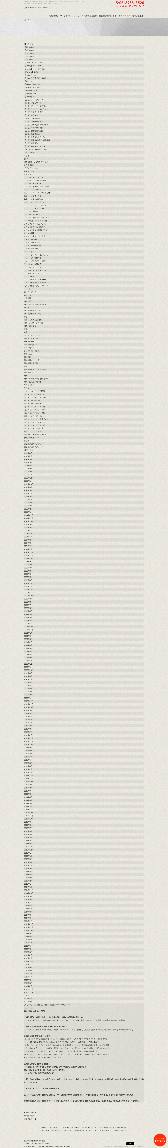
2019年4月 (28, 726)
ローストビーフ (30, 292)
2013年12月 (28, 924)
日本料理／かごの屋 (32, 360)
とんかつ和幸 (29, 233)
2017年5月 (28, 797)
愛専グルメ (28, 354)
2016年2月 (28, 844)
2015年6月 (28, 868)
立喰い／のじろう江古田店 (34, 391)
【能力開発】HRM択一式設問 (35, 149)
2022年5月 (28, 611)
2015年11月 (28, 853)
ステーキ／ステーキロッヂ (34, 177)
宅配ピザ (27, 329)
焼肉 (26, 376)
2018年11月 (28, 741)
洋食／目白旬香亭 (31, 373)
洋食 (26, 366)
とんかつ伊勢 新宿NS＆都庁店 (36, 230)
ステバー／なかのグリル (33, 199)
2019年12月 (28, 701)
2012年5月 (28, 977)
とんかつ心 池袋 (30, 239)
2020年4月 (28, 689)
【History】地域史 (31, 75)
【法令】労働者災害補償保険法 (36, 125)
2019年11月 (28, 704)
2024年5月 (28, 537)
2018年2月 (28, 769)
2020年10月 (28, 670)
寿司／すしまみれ (31, 338)
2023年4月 (28, 577)
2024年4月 (28, 540)
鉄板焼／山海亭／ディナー (34, 444)
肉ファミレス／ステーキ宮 (34, 413)
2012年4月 (28, 980)
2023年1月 (28, 586)
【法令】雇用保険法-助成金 (34, 146)
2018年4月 (28, 763)
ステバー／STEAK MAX (33, 183)
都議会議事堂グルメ (32, 438)
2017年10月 (28, 782)
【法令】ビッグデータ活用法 (35, 106)
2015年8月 (28, 862)
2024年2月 (28, 546)
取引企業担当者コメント (82, 1130)
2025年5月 (28, 500)
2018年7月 (28, 754)
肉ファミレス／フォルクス (34, 422)
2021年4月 (28, 652)
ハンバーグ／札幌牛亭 (32, 258)
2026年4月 (28, 466)
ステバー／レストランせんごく (36, 208)
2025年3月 (28, 506)
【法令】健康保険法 (32, 115)
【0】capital (29, 47)
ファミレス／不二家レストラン (36, 273)
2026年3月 (28, 469)
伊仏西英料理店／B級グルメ (35, 314)
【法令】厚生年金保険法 (33, 128)
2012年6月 (28, 974)
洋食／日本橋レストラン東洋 (35, 369)
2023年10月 (28, 558)
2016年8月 (28, 825)
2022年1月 (28, 624)
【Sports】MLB (30, 97)
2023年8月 (28, 565)
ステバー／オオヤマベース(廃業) (36, 187)
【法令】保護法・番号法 (33, 112)
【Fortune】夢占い (31, 72)
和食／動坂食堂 (30, 326)
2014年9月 (28, 896)
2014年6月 (28, 906)
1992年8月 (28, 1002)
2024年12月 (28, 515)
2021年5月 (28, 648)
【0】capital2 (29, 50)
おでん (26, 159)
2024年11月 (28, 518)
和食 (26, 317)
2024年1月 (28, 549)
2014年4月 (28, 912)
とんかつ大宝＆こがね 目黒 (34, 236)
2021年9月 (28, 636)
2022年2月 (28, 620)
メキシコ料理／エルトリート (35, 280)
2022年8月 (28, 602)
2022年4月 (28, 614)
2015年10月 (28, 856)
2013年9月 (28, 934)
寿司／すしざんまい (32, 335)
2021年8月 (28, 639)
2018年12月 (28, 738)
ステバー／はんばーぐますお (35, 202)
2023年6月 (28, 571)
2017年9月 (28, 785)
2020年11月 (28, 667)
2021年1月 (28, 661)
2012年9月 (28, 968)
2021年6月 (28, 645)
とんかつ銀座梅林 (31, 249)
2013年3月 (28, 952)
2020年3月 (28, 692)
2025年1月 (28, 512)
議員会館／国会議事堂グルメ (35, 435)
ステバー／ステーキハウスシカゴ (37, 193)
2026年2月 (28, 472)
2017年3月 (28, 803)
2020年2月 (28, 695)
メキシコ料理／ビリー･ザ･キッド (37, 283)
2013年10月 (28, 930)
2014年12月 (28, 887)
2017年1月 (28, 809)
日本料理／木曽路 (31, 363)
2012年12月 (28, 961)
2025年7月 (28, 493)
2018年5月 (28, 760)
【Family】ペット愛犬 (32, 66)
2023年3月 (28, 580)
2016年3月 (28, 840)
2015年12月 (28, 850)
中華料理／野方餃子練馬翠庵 (35, 304)
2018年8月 (28, 751)
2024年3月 (28, 543)
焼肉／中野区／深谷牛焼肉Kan (36, 379)
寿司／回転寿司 (30, 342)
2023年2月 (28, 583)
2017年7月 (28, 791)
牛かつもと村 (29, 385)
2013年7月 (28, 940)
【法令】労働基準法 (32, 118)
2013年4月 (28, 949)
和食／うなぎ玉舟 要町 (33, 320)
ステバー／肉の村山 (32, 214)
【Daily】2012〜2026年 (33, 63)
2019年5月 (28, 723)
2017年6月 (28, 794)
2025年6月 (28, 496)
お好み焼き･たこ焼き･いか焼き (36, 162)
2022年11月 (28, 593)
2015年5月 (28, 872)
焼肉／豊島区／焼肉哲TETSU (35, 382)
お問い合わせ (138, 16)
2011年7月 (28, 996)
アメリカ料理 (29, 153)
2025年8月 (28, 490)
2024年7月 (28, 531)
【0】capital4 (29, 56)
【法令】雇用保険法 (32, 143)
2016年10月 (28, 819)
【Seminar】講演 (31, 91)
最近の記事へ (31, 1113)
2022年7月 (28, 605)
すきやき (27, 174)
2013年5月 (28, 946)
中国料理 (27, 298)
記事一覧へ (30, 1116)
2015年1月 (28, 884)
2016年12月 (28, 813)
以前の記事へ (29, 1119)
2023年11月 (28, 555)
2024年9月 (28, 524)
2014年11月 (28, 890)
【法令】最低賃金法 (32, 134)
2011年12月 (28, 989)
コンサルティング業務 (106, 1127)
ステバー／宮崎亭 (31, 211)
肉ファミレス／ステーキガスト (36, 410)
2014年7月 (28, 903)
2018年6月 (28, 757)
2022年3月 (28, 617)
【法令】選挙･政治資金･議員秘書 (37, 140)
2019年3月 (28, 729)
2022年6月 (28, 608)
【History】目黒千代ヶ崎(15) (35, 78)
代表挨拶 (44, 1127)
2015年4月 (28, 875)
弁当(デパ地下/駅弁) (32, 351)
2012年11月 (28, 965)
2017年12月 (28, 775)
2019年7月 (28, 717)
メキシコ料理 (29, 276)
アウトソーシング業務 (89, 1127)
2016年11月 (28, 816)
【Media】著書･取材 (32, 84)
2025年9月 (28, 487)
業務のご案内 (91, 16)
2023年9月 (28, 562)
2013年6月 (28, 943)
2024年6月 (28, 534)
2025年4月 (28, 503)
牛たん (26, 388)
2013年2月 (28, 955)
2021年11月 (28, 630)
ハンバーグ (28, 252)
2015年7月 (28, 865)
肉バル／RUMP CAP (32, 400)
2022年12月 (28, 589)
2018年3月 (28, 766)
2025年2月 (28, 509)
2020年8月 (28, 676)
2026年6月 (28, 459)
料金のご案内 (105, 16)
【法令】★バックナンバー (34, 100)
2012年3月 (28, 983)
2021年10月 (28, 633)
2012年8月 (28, 971)
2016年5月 (28, 834)
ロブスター (28, 295)
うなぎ (26, 156)
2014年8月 (28, 899)
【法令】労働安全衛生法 (33, 122)
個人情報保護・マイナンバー (51, 1130)
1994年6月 (28, 999)
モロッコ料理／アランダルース (36, 286)
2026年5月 (28, 462)
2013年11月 (28, 927)
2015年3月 (28, 878)
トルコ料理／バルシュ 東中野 (35, 221)
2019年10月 (28, 707)
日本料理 (27, 357)
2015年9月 (28, 859)
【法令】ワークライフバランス (36, 109)
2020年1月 (28, 698)
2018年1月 (28, 772)
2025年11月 (28, 481)
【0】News (28, 60)
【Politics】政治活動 (32, 87)
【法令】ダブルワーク (32, 103)
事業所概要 (53, 16)
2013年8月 (28, 937)
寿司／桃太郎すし (31, 345)
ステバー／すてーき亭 (32, 196)
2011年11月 (28, 992)
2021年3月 (28, 655)
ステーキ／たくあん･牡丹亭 (35, 180)
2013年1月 (28, 958)
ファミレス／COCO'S (32, 264)
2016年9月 (28, 822)
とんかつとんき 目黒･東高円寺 (36, 224)
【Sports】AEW (30, 94)
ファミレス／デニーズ (32, 267)
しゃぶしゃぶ (29, 171)
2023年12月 (28, 552)
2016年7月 (28, 828)
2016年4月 (28, 837)
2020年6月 (28, 683)
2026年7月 (28, 456)
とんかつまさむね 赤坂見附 (34, 227)
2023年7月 (28, 568)
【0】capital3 (29, 53)
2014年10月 (28, 893)
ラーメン (27, 289)
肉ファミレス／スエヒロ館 (34, 407)
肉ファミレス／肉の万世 (33, 428)
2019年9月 (28, 710)
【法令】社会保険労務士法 (34, 137)
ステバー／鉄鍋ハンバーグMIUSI (37, 218)
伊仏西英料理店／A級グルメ (35, 311)
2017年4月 (28, 800)
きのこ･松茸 (29, 165)
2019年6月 (28, 720)
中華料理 (27, 301)
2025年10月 (28, 484)
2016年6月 (28, 831)
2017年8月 (28, 788)
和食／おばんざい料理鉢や (34, 323)
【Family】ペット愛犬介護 (34, 69)
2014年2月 (28, 918)
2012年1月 (28, 986)
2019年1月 (28, 735)
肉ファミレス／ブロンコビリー (36, 425)
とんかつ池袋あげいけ (32, 242)
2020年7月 (28, 679)
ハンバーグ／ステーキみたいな (36, 255)
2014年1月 (28, 921)
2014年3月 (28, 915)
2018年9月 (28, 748)
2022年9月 (28, 599)
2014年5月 (28, 909)
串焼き (26, 307)
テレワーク (79, 16)
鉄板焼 (26, 441)
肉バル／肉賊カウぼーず (33, 404)
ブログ (127, 16)
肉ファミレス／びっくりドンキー (37, 419)
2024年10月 (28, 521)
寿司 (26, 332)
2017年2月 (28, 806)
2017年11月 (28, 778)
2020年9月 (28, 673)
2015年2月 (28, 881)
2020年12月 (28, 664)
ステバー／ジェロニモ (32, 190)
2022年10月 (28, 596)
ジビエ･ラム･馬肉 (31, 168)
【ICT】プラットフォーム (34, 81)
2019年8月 (28, 714)
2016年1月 (28, 847)
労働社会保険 (121, 1127)
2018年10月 (28, 744)
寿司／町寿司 (29, 348)
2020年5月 (28, 686)
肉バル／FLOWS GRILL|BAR (35, 397)
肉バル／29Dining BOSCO (34, 394)
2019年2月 (28, 732)
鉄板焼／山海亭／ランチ (33, 447)
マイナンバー (66, 16)
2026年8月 (28, 453)
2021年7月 (28, 642)
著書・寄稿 (117, 16)
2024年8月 (28, 527)
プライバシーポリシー (119, 1130)
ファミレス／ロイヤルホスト (35, 270)
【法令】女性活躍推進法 (33, 131)
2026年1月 (28, 475)
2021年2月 (28, 658)
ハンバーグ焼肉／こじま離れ (35, 261)
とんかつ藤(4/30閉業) (32, 245)
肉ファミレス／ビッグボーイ (35, 416)
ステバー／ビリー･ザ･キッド (35, 205)
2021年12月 (28, 627)
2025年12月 (28, 478)
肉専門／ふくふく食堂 (32, 431)
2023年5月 (28, 574)
